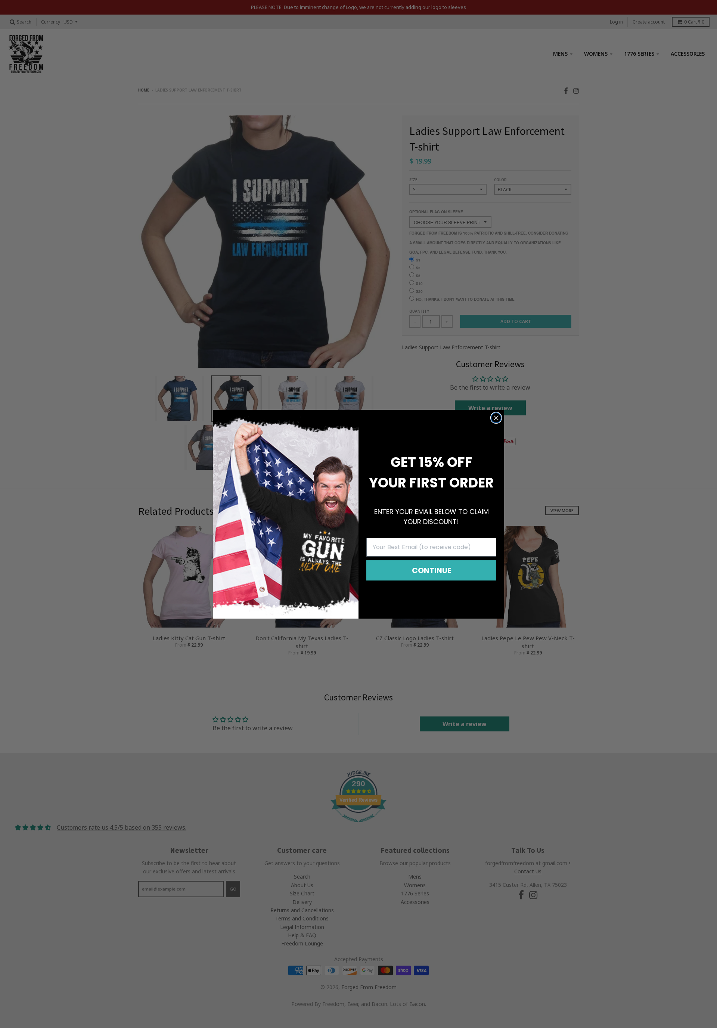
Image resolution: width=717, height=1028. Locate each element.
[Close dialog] (496, 418)
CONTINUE (431, 570)
